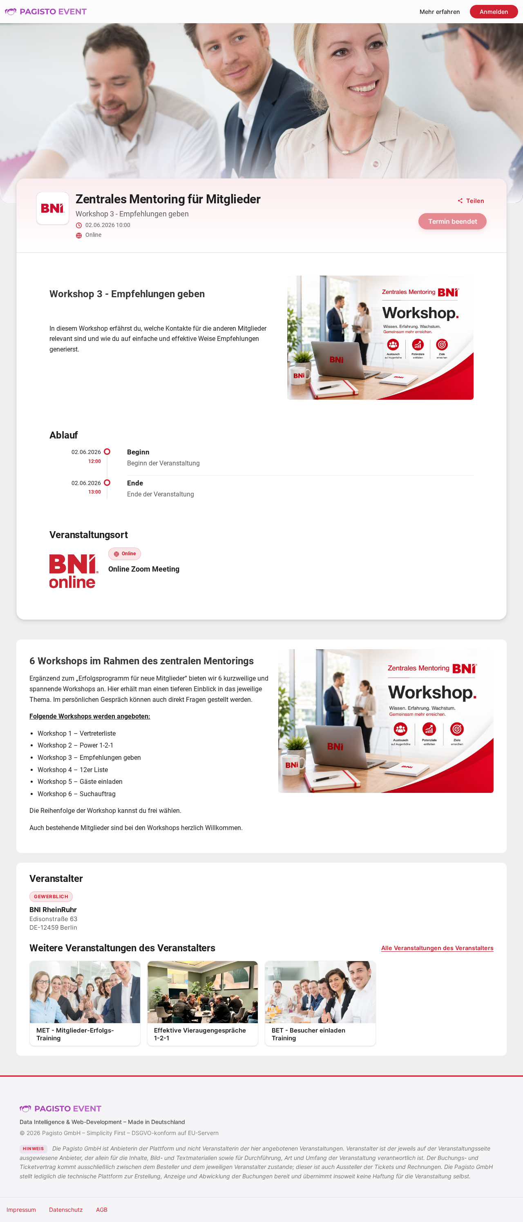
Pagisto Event (46, 11)
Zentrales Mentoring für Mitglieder (168, 199)
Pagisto (60, 1108)
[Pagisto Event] (46, 11)
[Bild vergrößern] (380, 338)
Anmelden (494, 11)
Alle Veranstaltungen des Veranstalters (437, 947)
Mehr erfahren (440, 11)
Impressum (21, 1209)
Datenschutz (66, 1209)
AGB (101, 1209)
